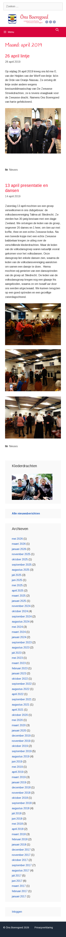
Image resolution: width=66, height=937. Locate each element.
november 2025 (21, 554)
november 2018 (21, 792)
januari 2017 (19, 896)
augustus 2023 (20, 647)
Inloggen (17, 911)
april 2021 (18, 709)
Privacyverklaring (44, 927)
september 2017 (22, 865)
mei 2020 (17, 720)
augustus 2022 (20, 689)
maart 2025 (19, 595)
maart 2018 (19, 834)
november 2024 (21, 606)
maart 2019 (19, 777)
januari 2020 (19, 730)
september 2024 (22, 616)
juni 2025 (17, 580)
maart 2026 (19, 543)
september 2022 (22, 683)
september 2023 (22, 642)
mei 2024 (17, 626)
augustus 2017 (20, 870)
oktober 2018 (20, 797)
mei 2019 (17, 766)
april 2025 (18, 590)
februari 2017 (20, 891)
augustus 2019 (20, 756)
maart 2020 (19, 725)
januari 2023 (19, 673)
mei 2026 (17, 538)
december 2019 (21, 735)
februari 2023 (20, 668)
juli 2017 (16, 875)
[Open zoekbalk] (57, 30)
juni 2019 (17, 761)
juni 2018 (17, 818)
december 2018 (21, 787)
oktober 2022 (20, 678)
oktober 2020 (20, 715)
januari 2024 (19, 637)
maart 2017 (19, 885)
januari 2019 (19, 782)
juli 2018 (16, 813)
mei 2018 (17, 823)
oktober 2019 (20, 746)
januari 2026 (19, 549)
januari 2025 (19, 600)
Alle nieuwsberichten (26, 513)
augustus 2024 (20, 621)
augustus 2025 (20, 569)
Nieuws (13, 169)
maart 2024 (19, 631)
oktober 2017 (20, 860)
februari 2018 (20, 839)
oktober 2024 (20, 611)
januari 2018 (19, 844)
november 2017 (21, 854)
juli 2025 (16, 575)
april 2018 (18, 829)
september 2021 (22, 699)
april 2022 (18, 694)
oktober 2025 (20, 559)
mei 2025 (17, 585)
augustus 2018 (20, 808)
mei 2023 (17, 657)
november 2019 (21, 740)
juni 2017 (17, 880)
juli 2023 (16, 652)
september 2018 (22, 803)
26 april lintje (17, 56)
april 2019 (18, 771)
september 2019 (22, 751)
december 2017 (21, 849)
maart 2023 (19, 663)
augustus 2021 (20, 704)
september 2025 (22, 564)
